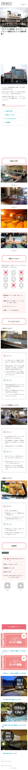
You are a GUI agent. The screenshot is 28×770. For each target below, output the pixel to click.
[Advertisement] (14, 50)
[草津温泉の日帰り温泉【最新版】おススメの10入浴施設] (14, 722)
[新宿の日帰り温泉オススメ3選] (14, 750)
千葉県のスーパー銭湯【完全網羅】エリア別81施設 (14, 673)
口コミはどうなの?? (11, 118)
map (8, 558)
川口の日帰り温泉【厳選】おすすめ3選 (12, 699)
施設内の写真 (9, 111)
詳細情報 (8, 122)
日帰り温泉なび (6, 3)
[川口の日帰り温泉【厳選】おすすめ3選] (14, 696)
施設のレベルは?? (10, 114)
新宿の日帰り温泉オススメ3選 (10, 753)
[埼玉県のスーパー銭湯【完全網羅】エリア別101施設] (14, 647)
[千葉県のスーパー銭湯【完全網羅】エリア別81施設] (14, 670)
